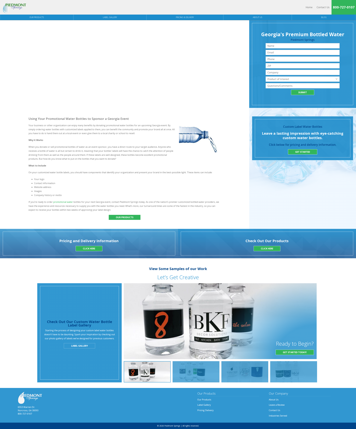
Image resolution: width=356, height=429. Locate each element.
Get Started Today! (295, 352)
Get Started (302, 151)
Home (309, 7)
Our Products (36, 17)
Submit (302, 92)
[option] (147, 371)
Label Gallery (110, 17)
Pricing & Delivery (185, 17)
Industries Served (278, 415)
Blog (324, 17)
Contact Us (323, 7)
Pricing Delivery (205, 410)
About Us (257, 17)
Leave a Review (277, 404)
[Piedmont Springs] (14, 7)
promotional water (63, 201)
